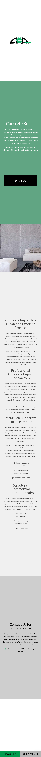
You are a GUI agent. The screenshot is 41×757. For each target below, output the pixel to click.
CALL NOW (20, 182)
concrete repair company (11, 142)
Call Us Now (10, 754)
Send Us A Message (30, 754)
